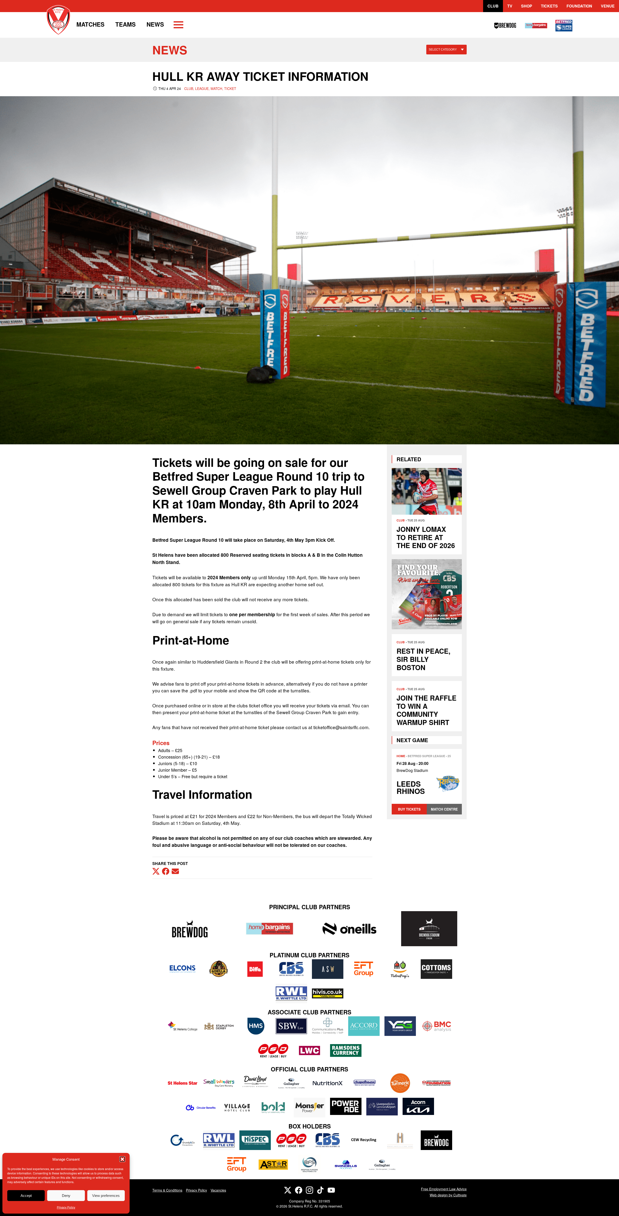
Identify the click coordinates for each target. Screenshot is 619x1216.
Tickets (549, 6)
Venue (608, 6)
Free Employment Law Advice (444, 1189)
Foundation (579, 6)
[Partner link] (189, 928)
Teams (125, 24)
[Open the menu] (178, 25)
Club (493, 6)
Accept (26, 1196)
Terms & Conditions (167, 1190)
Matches (90, 24)
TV (509, 6)
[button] (122, 1159)
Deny (66, 1196)
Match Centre (444, 809)
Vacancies (218, 1190)
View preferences (106, 1196)
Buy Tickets (409, 809)
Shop (526, 6)
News (155, 24)
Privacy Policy (66, 1207)
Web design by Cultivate (448, 1195)
